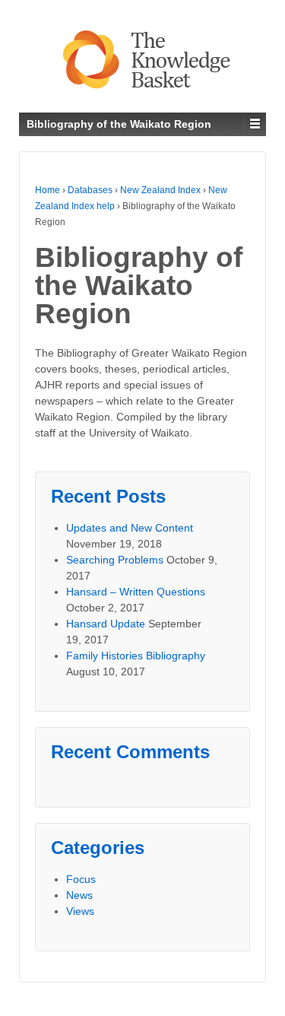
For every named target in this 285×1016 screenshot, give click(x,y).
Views (80, 911)
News (79, 895)
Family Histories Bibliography (135, 655)
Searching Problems (114, 560)
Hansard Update (105, 624)
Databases (90, 190)
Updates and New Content (129, 528)
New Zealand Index (160, 190)
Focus (81, 879)
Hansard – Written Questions (135, 592)
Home (47, 190)
